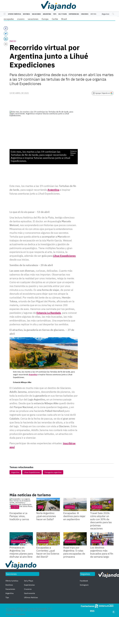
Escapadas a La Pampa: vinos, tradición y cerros (19, 516)
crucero (20, 19)
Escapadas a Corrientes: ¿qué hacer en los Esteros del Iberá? (47, 552)
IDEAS (40, 507)
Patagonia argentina (53, 472)
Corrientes (43, 541)
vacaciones (33, 19)
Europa (45, 19)
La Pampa (14, 507)
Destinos (26, 14)
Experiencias (74, 14)
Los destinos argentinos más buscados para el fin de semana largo (101, 552)
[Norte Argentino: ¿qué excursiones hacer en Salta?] (48, 504)
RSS (92, 610)
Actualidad (97, 507)
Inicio (13, 41)
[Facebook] (6, 28)
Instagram (84, 585)
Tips (54, 14)
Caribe (55, 19)
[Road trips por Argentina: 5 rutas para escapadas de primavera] (75, 538)
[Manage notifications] (113, 612)
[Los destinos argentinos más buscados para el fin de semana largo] (102, 538)
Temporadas (70, 541)
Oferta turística (14, 14)
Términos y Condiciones (15, 614)
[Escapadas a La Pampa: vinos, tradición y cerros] (21, 504)
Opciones (96, 541)
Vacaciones (36, 14)
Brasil (64, 19)
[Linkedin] (6, 39)
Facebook (84, 581)
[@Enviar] (6, 44)
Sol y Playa (62, 14)
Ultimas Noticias (31, 597)
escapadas (9, 19)
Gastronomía (29, 593)
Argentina (47, 14)
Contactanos (87, 606)
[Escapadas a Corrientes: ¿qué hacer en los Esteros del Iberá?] (48, 538)
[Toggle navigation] (4, 14)
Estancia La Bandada (48, 312)
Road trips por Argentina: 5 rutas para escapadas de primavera (74, 552)
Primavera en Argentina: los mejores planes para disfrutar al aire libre (21, 552)
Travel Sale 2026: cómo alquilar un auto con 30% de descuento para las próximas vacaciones (101, 520)
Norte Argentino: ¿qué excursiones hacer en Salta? (46, 516)
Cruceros (84, 14)
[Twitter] (6, 34)
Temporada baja (18, 541)
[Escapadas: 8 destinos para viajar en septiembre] (75, 504)
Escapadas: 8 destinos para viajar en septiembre (74, 516)
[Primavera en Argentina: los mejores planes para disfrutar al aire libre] (21, 538)
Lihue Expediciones (64, 255)
